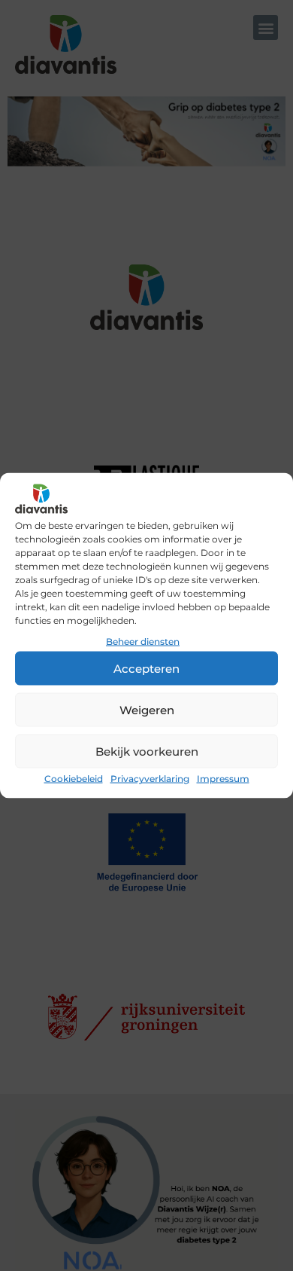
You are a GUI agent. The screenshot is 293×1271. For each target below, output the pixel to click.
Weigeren (146, 709)
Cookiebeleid (73, 778)
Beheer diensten (143, 641)
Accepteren (146, 668)
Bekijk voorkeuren (146, 751)
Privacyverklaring (149, 778)
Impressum (223, 778)
